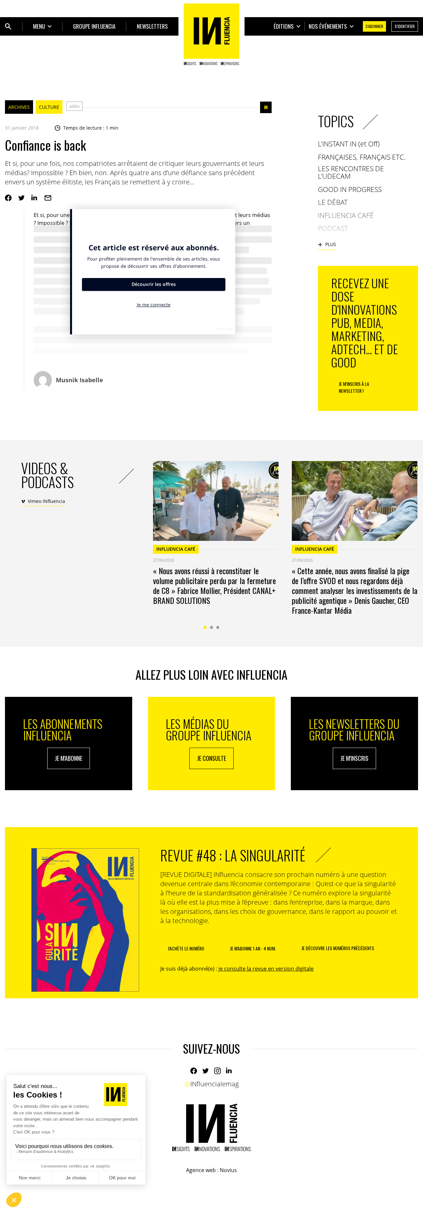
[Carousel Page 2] (211, 627)
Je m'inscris (354, 758)
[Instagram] (217, 1071)
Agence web (201, 1170)
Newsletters (152, 26)
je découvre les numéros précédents (337, 948)
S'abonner (374, 26)
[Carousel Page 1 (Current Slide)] (205, 627)
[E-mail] (48, 198)
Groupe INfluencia (94, 26)
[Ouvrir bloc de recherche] (8, 26)
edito (74, 106)
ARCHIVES (19, 107)
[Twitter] (21, 198)
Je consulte (211, 758)
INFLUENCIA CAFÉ (175, 549)
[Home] (211, 34)
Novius (228, 1170)
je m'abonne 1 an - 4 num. (253, 948)
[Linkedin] (34, 198)
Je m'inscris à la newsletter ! (354, 387)
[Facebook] (8, 198)
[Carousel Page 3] (217, 627)
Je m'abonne (68, 758)
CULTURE (49, 107)
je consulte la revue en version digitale (266, 968)
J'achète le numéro (186, 948)
